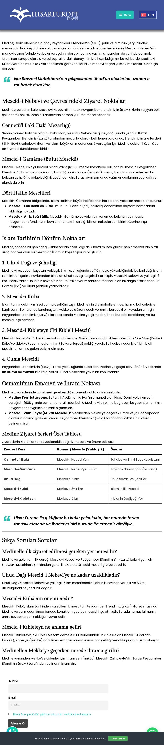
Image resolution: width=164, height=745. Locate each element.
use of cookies (97, 738)
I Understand (118, 738)
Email (12, 698)
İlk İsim (13, 681)
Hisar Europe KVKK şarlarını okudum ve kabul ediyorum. (52, 714)
